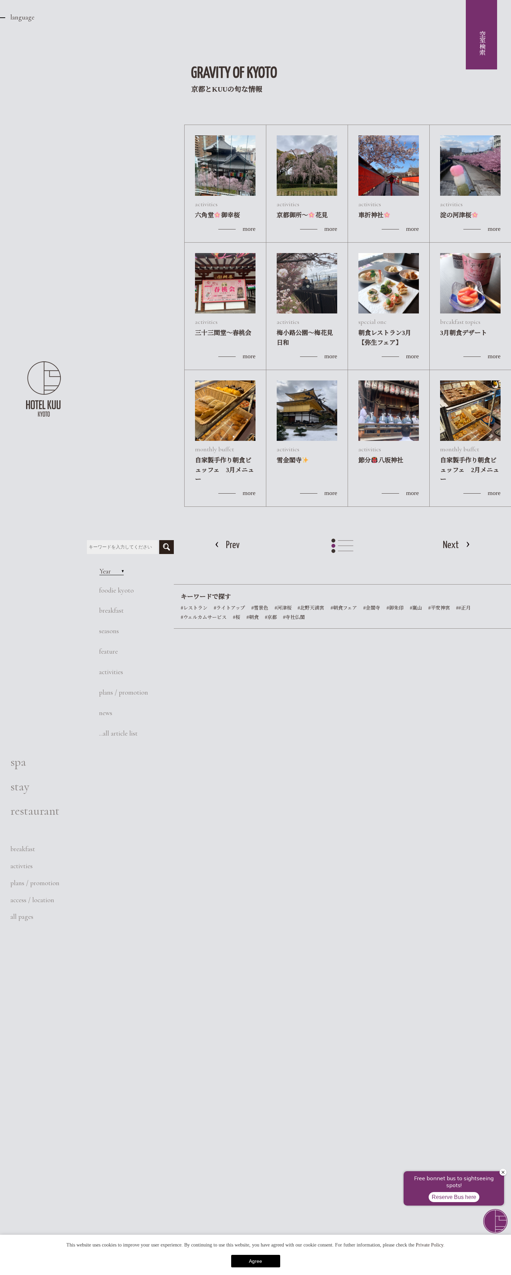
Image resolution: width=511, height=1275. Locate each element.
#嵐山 (416, 608)
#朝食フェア (344, 608)
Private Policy (429, 1245)
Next (451, 545)
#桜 (236, 617)
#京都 (271, 617)
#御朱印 (395, 608)
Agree (255, 1261)
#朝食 (252, 617)
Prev (233, 545)
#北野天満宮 (311, 608)
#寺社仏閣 (294, 617)
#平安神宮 (439, 608)
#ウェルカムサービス (204, 617)
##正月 (463, 608)
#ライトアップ (229, 608)
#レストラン (194, 608)
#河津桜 (283, 608)
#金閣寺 (371, 608)
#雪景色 (259, 608)
